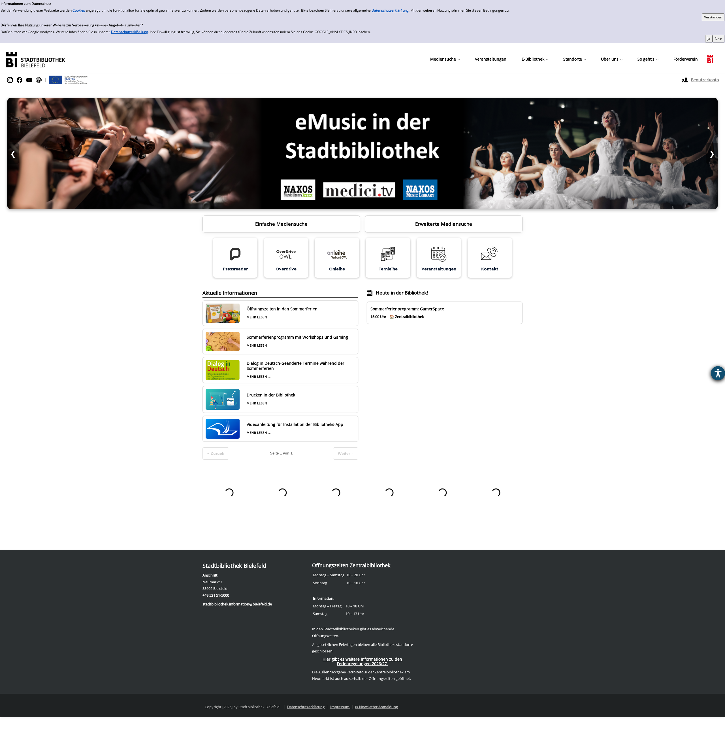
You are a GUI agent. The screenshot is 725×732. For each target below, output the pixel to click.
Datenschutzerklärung (306, 706)
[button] (445, 59)
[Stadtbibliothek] (35, 59)
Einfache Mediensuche (281, 224)
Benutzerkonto (705, 79)
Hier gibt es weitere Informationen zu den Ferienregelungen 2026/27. (362, 661)
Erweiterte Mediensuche (443, 224)
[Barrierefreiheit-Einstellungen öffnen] (718, 373)
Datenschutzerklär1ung (390, 10)
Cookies (78, 10)
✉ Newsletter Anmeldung (376, 706)
